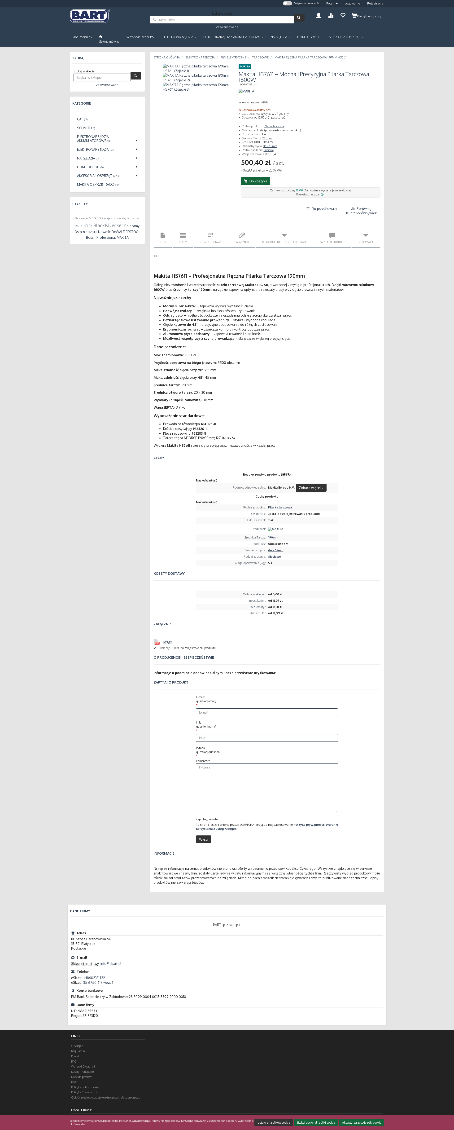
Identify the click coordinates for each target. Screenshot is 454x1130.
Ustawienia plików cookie (274, 1122)
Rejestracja (375, 3)
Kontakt (76, 1056)
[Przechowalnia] (343, 15)
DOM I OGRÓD (308, 37)
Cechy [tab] (183, 241)
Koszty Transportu (82, 1071)
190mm (267, 138)
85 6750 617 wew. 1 (98, 982)
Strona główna (166, 57)
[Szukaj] (299, 18)
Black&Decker (108, 225)
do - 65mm (270, 146)
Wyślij (203, 839)
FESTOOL (133, 232)
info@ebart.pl (110, 964)
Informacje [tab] (366, 241)
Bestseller (81, 218)
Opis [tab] (163, 241)
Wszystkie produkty (141, 37)
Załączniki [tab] (242, 241)
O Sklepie (77, 1046)
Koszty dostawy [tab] (211, 241)
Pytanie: (208, 750)
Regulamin (78, 1051)
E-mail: (206, 699)
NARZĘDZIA (279, 37)
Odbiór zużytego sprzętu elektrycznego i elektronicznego (105, 1097)
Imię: (206, 724)
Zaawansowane (227, 27)
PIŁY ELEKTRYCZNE (233, 57)
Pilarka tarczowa (274, 126)
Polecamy (132, 226)
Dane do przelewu (82, 1077)
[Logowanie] (318, 15)
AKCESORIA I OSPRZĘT (345, 37)
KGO (74, 1082)
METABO (95, 218)
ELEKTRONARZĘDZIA (179, 37)
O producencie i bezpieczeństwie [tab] (284, 241)
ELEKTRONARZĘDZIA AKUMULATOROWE (232, 37)
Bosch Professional (101, 237)
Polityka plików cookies (85, 1087)
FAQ (74, 1061)
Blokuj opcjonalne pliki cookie (316, 1122)
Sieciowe (269, 150)
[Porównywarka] (330, 15)
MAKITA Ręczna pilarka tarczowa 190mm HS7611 (311, 57)
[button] (332, 3)
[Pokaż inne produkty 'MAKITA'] (246, 91)
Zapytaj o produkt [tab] (332, 241)
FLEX (88, 226)
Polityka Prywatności (84, 1092)
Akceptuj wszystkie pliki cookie (361, 1122)
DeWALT (118, 232)
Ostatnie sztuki (85, 232)
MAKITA (123, 237)
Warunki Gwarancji (83, 1066)
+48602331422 (94, 978)
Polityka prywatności (308, 824)
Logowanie (352, 3)
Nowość (104, 232)
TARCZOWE (260, 57)
